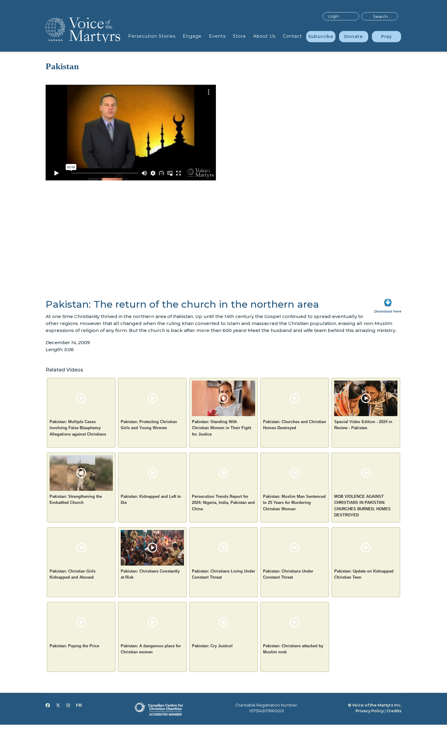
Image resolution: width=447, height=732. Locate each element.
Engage (192, 36)
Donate (353, 36)
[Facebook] (48, 705)
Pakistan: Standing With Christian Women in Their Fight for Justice (221, 427)
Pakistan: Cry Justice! (212, 646)
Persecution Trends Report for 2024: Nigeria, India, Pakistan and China (223, 502)
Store (239, 36)
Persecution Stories (151, 36)
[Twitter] (58, 705)
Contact (292, 36)
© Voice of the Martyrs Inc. (374, 705)
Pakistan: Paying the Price (74, 646)
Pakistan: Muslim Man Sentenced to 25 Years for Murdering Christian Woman (294, 502)
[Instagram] (68, 705)
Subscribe (320, 36)
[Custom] (79, 705)
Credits (393, 711)
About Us (264, 36)
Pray (386, 36)
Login (333, 16)
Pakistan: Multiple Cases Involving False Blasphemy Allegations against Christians (78, 427)
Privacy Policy (369, 711)
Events (217, 36)
